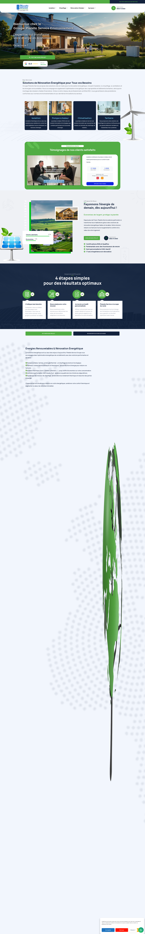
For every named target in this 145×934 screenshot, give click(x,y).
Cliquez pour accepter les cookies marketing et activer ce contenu (54, 170)
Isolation (52, 8)
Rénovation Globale (77, 8)
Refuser (121, 930)
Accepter (108, 930)
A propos (91, 8)
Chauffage (62, 8)
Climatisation (85, 118)
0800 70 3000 (121, 9)
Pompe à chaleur (60, 118)
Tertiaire (109, 118)
